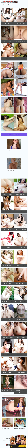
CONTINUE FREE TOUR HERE (14, 134)
